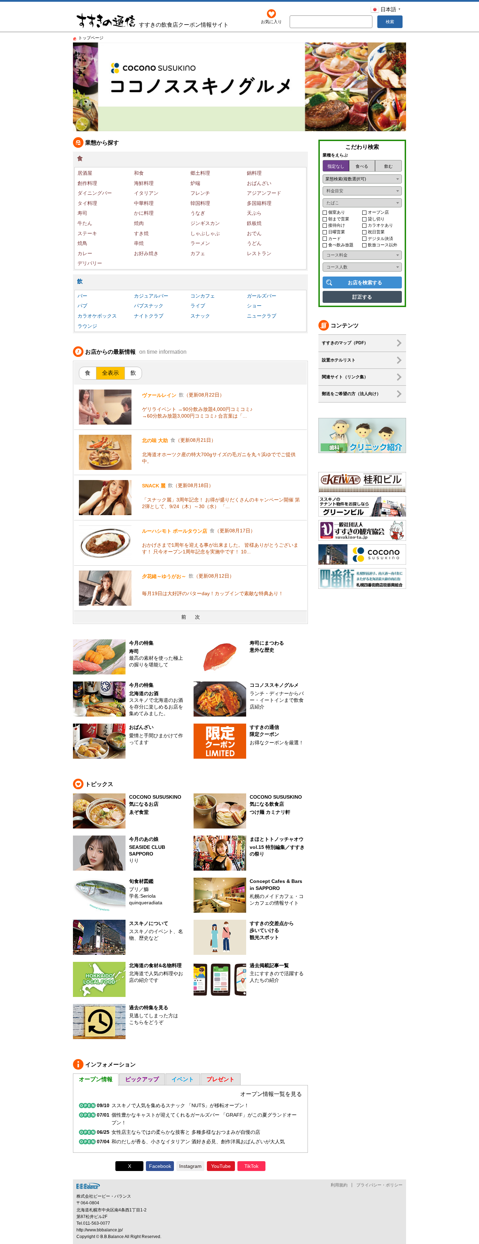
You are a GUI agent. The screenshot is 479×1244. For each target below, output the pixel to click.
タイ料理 (87, 203)
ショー (254, 305)
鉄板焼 (254, 223)
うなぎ (197, 213)
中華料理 (144, 203)
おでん (254, 233)
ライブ (197, 305)
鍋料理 (254, 173)
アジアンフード (264, 193)
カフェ (197, 253)
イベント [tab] (182, 1079)
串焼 (139, 243)
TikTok (251, 1166)
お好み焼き (146, 253)
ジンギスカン (205, 223)
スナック (200, 316)
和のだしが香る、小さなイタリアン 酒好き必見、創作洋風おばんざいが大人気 (198, 1141)
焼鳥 (82, 243)
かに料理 (144, 213)
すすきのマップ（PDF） (345, 342)
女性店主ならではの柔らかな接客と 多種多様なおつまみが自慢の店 (186, 1132)
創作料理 (87, 183)
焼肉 (139, 223)
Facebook (160, 1166)
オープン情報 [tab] (96, 1079)
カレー (84, 253)
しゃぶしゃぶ (205, 233)
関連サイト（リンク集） (345, 376)
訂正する (362, 297)
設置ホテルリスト (339, 360)
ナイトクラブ (148, 316)
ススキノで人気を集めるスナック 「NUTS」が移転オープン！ (180, 1105)
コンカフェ (202, 296)
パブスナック (148, 305)
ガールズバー (261, 296)
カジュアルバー (151, 296)
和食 (139, 173)
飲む (388, 166)
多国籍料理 (259, 203)
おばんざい (259, 183)
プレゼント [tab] (221, 1079)
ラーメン (200, 243)
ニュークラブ (261, 316)
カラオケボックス (97, 316)
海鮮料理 (144, 183)
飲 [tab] (133, 373)
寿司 (82, 213)
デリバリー (89, 263)
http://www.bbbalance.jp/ (99, 1230)
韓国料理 (200, 203)
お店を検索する (365, 282)
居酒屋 (84, 173)
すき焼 (141, 233)
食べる (362, 166)
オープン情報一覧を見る (271, 1094)
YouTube (221, 1166)
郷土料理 (200, 173)
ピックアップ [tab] (142, 1079)
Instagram (190, 1166)
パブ (82, 305)
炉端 (195, 183)
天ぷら (254, 213)
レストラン (259, 253)
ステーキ (87, 233)
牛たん (84, 223)
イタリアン (146, 193)
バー (82, 296)
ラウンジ (87, 326)
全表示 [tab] (110, 373)
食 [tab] (87, 373)
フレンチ (200, 193)
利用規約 (339, 1185)
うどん (254, 243)
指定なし (336, 166)
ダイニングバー (94, 193)
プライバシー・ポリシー (379, 1185)
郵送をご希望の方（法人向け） (351, 393)
